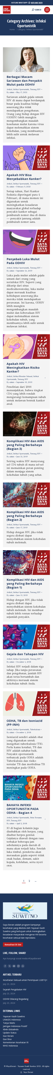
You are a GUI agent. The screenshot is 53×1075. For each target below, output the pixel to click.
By (10, 92)
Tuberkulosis (35, 729)
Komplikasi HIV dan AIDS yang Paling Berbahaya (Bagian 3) (25, 445)
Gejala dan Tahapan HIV (25, 654)
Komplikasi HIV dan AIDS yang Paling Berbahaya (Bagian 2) (25, 516)
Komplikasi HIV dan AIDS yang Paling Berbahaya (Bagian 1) (25, 583)
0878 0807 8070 (36, 2)
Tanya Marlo (9, 1022)
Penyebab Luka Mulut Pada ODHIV (23, 261)
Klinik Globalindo (11, 1029)
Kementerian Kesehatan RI (15, 1042)
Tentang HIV (35, 89)
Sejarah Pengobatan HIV (14, 989)
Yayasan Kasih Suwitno (14, 1016)
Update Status (9, 1032)
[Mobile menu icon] (47, 10)
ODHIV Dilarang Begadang (15, 999)
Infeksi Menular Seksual (22, 376)
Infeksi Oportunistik (21, 89)
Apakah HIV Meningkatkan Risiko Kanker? (23, 367)
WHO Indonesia (10, 1045)
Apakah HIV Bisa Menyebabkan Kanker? (24, 177)
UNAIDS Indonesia (12, 1019)
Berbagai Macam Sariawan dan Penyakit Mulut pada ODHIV (24, 80)
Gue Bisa (7, 1039)
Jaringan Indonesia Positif (15, 1026)
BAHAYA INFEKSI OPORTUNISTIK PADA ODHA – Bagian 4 (23, 809)
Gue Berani (8, 1035)
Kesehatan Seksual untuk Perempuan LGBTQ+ (25, 980)
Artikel (9, 89)
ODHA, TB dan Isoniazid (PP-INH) (24, 723)
